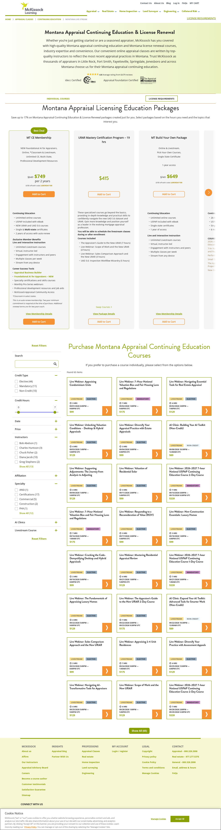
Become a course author (34, 778)
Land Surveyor (150, 11)
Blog (168, 3)
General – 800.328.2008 (184, 762)
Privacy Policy (30, 826)
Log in (176, 3)
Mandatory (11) (28, 386)
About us (26, 751)
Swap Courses (103, 307)
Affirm (25, 756)
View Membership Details (39, 313)
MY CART (194, 3)
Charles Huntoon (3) (30, 447)
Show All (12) (26, 513)
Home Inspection (128, 11)
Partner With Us (60, 756)
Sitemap (26, 795)
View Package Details (104, 313)
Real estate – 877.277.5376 (185, 756)
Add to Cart (39, 194)
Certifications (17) (29, 494)
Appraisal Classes (91, 751)
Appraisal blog (59, 751)
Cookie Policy (149, 762)
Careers (26, 773)
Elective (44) (26, 381)
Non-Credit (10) (28, 390)
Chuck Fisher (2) (28, 452)
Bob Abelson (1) (28, 443)
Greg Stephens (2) (29, 461)
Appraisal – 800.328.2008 (184, 751)
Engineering (170, 11)
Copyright (147, 751)
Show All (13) (26, 466)
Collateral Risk (189, 11)
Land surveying (90, 767)
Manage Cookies (150, 773)
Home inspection (91, 762)
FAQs (184, 3)
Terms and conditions (153, 767)
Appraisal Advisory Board (35, 767)
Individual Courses (58, 98)
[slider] (18, 412)
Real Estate (108, 11)
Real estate (87, 756)
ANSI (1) (23, 489)
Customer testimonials (34, 784)
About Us (159, 3)
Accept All (179, 819)
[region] (110, 819)
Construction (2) (28, 503)
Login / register (120, 751)
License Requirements (161, 98)
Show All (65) (139, 730)
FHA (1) (23, 508)
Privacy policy (149, 756)
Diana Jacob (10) (28, 457)
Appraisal (91, 11)
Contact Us (146, 3)
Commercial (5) (28, 499)
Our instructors (30, 762)
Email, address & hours (184, 767)
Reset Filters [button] (39, 345)
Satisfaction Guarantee (33, 789)
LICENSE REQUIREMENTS (201, 18)
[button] (208, 230)
